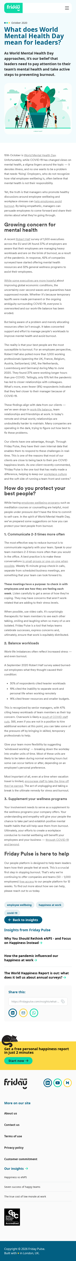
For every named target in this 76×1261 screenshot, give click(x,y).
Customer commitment (20, 1159)
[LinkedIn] (47, 1083)
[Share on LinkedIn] (12, 1013)
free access (26, 881)
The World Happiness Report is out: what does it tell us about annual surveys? (36, 975)
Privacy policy (14, 1148)
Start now (16, 1061)
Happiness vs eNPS (15, 1177)
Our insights (14, 1168)
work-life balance (41, 409)
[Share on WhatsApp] (34, 1013)
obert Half (24, 239)
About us (10, 1113)
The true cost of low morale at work (25, 1196)
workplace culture (55, 474)
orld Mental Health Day (41, 155)
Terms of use (13, 1136)
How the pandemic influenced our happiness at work (31, 958)
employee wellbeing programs (40, 502)
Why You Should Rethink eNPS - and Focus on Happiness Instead (37, 940)
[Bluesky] (67, 1083)
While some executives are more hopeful (30, 280)
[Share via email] (23, 1013)
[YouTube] (57, 1083)
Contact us (11, 1125)
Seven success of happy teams (22, 1187)
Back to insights (25, 920)
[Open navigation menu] (67, 8)
